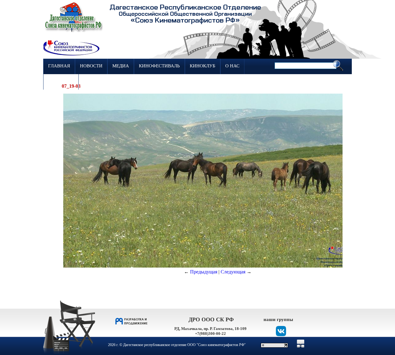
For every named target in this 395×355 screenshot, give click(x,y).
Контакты (61, 81)
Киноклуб (202, 65)
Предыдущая (203, 271)
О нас (232, 65)
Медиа (120, 65)
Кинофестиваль (159, 65)
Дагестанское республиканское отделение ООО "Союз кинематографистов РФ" (184, 345)
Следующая (233, 271)
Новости (91, 65)
